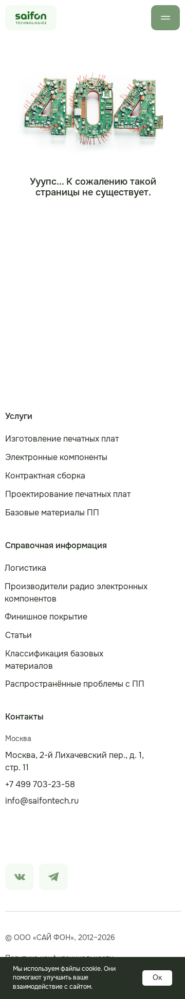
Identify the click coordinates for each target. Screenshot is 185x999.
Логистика (25, 568)
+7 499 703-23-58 (40, 784)
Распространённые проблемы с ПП (74, 683)
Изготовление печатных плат (62, 438)
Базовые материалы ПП (52, 512)
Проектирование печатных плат (68, 494)
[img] (19, 877)
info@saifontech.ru (42, 800)
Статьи (18, 635)
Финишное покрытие (46, 616)
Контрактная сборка (45, 475)
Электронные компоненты (56, 457)
